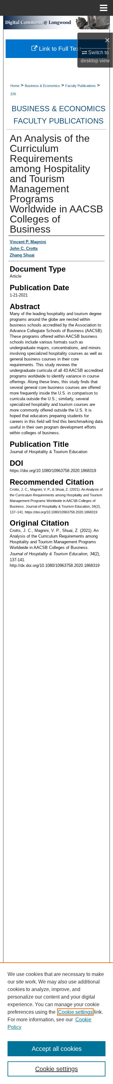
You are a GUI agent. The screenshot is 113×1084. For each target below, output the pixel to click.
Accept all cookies (57, 1048)
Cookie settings (75, 1012)
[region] (56, 1023)
